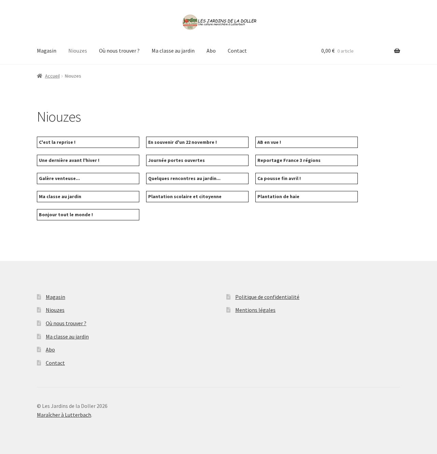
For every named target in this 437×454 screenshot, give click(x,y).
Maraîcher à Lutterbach (64, 414)
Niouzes (77, 50)
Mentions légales (255, 309)
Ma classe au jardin (173, 50)
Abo (211, 50)
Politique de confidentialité (267, 296)
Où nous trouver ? (119, 50)
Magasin (46, 50)
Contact (237, 50)
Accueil (52, 76)
